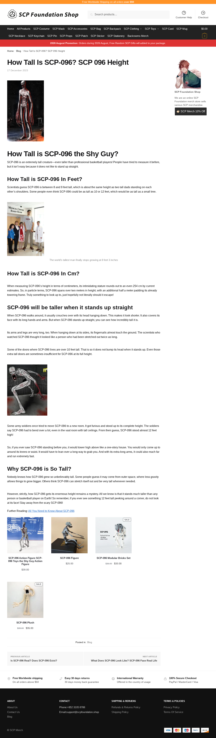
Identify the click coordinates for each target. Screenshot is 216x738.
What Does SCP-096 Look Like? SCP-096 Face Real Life (124, 660)
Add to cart (25, 570)
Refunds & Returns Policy (126, 707)
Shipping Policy (120, 712)
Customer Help (184, 17)
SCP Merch (16, 730)
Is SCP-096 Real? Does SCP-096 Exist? (34, 660)
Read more (113, 570)
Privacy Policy (172, 707)
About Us (12, 707)
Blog (18, 51)
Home (10, 51)
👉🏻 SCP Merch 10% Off (191, 111)
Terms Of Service (173, 712)
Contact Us (13, 712)
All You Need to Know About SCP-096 (51, 510)
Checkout (203, 17)
